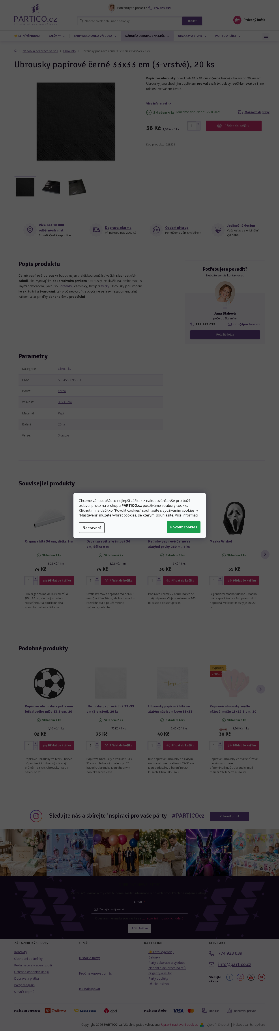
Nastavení (91, 527)
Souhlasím (183, 527)
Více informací (186, 515)
